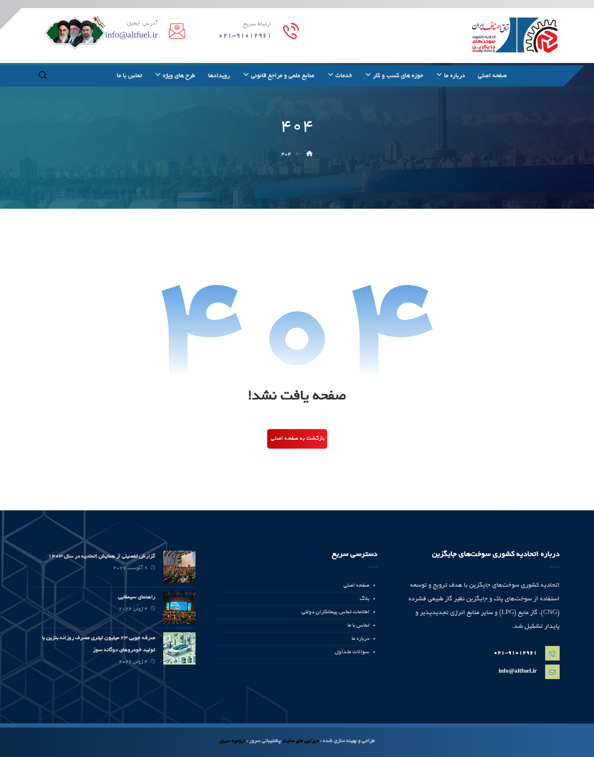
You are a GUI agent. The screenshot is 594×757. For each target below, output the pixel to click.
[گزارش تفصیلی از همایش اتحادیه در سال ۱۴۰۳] (179, 567)
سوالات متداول (352, 652)
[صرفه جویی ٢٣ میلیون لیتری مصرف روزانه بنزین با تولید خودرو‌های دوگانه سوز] (179, 648)
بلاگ (364, 599)
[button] (42, 75)
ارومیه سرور (232, 741)
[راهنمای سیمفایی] (179, 607)
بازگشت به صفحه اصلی (297, 439)
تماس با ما (358, 626)
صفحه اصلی (356, 586)
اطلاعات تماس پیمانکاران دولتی (335, 612)
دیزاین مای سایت (300, 741)
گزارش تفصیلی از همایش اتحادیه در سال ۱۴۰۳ (101, 557)
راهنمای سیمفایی (136, 597)
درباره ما (360, 639)
